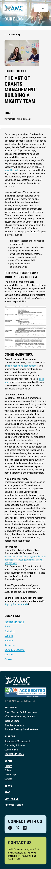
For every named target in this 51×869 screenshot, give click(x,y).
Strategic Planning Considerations (21, 729)
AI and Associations (14, 725)
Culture (8, 770)
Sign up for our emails (16, 604)
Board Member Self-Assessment (21, 712)
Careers (8, 659)
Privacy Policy (14, 805)
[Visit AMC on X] (18, 828)
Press (8, 786)
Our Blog (9, 635)
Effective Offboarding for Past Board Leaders (20, 718)
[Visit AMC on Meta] (10, 828)
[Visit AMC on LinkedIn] (25, 828)
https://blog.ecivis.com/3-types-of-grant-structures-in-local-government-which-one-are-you (25, 559)
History (8, 766)
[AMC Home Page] (17, 680)
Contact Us (10, 631)
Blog (7, 792)
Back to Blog (14, 35)
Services (9, 640)
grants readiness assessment (21, 365)
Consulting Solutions (15, 745)
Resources (10, 645)
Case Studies (11, 749)
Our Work (9, 654)
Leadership (10, 774)
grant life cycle (12, 170)
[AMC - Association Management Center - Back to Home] (13, 8)
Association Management (17, 741)
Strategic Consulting (15, 650)
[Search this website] (42, 8)
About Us (9, 626)
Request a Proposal (14, 621)
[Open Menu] (37, 8)
